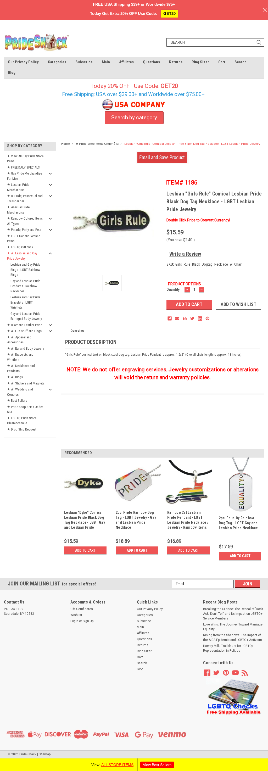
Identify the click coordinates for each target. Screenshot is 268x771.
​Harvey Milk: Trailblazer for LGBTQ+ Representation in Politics (228, 648)
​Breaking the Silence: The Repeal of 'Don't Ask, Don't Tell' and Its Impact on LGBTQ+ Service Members (233, 613)
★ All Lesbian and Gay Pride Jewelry (22, 255)
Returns (175, 62)
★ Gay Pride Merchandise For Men (24, 176)
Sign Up (88, 621)
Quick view (85, 505)
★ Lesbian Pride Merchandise (18, 187)
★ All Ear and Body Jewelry (25, 348)
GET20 (169, 13)
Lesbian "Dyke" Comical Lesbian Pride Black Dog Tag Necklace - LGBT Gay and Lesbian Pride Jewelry (84, 520)
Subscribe (84, 62)
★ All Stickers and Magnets (25, 383)
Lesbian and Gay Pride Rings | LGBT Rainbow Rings (25, 269)
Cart (221, 62)
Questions (151, 62)
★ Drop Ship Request (21, 429)
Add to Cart (85, 550)
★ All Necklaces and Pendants (21, 368)
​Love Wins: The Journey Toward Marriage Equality (233, 627)
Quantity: (173, 289)
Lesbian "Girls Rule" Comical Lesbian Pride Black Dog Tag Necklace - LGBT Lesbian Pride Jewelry (192, 144)
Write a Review (185, 254)
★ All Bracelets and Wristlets (20, 357)
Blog (11, 72)
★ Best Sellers (17, 401)
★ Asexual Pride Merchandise (18, 209)
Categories (57, 62)
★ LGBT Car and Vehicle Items (23, 238)
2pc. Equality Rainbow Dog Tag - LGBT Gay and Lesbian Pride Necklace (238, 523)
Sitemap (45, 754)
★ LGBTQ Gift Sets (20, 247)
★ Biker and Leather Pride (24, 325)
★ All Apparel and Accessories (19, 339)
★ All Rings (15, 377)
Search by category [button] (134, 117)
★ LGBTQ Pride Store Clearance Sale (21, 420)
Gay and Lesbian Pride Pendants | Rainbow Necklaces (25, 286)
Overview (77, 331)
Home (65, 144)
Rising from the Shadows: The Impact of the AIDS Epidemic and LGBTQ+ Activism (232, 637)
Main (106, 62)
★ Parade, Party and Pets (24, 230)
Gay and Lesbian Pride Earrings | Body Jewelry (26, 316)
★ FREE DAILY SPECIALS (23, 167)
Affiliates (126, 62)
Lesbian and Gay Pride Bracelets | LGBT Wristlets (25, 302)
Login (74, 621)
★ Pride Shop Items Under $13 (25, 409)
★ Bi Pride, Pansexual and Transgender (25, 198)
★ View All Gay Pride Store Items (25, 158)
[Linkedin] (200, 318)
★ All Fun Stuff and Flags (24, 331)
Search (240, 62)
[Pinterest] (207, 318)
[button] (233, 697)
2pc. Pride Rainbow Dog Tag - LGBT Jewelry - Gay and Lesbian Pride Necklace (136, 519)
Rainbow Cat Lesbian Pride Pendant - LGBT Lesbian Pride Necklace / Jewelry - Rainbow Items (188, 519)
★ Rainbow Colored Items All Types (25, 221)
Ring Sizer (200, 62)
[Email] (177, 318)
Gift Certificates (81, 609)
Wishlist (76, 615)
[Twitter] (192, 318)
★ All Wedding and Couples (20, 391)
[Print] (185, 318)
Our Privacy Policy (23, 62)
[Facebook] (170, 318)
